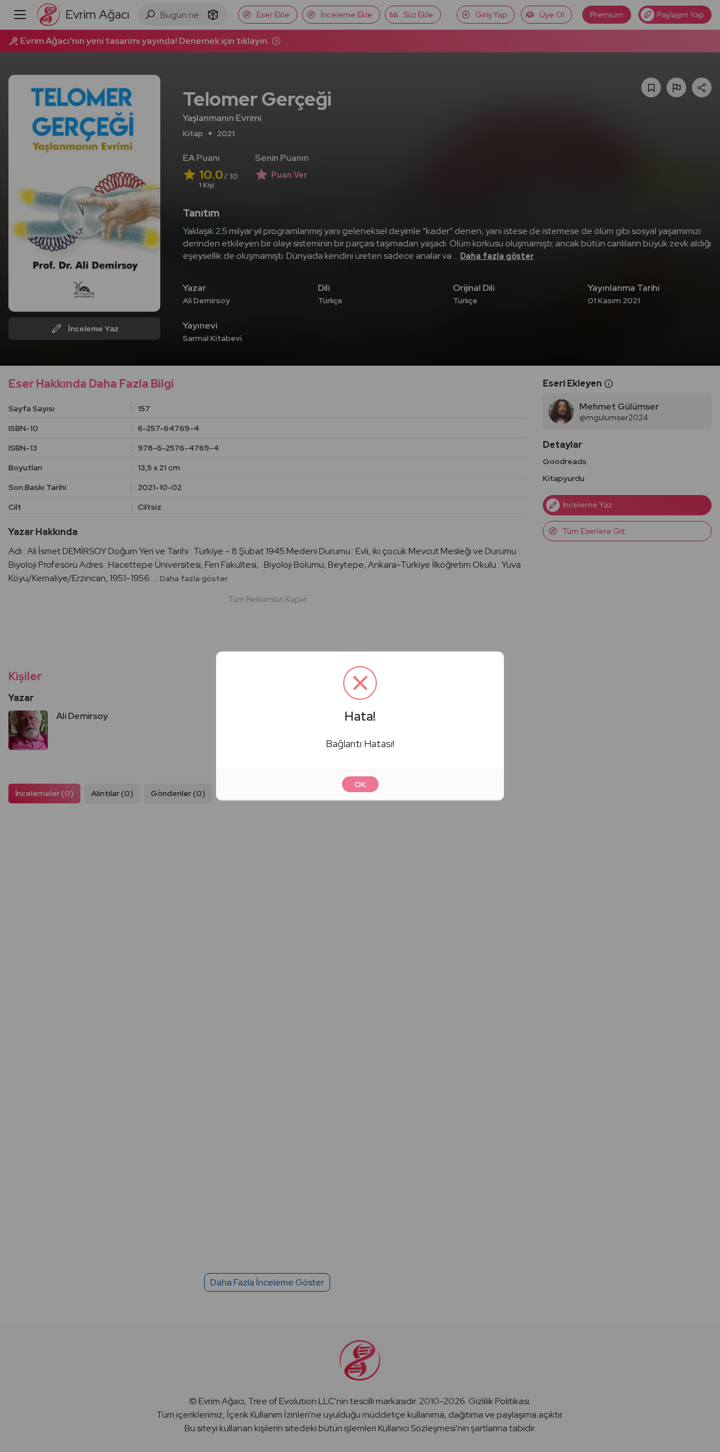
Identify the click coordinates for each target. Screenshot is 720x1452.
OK (360, 784)
